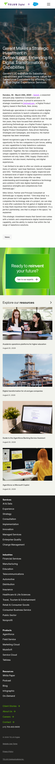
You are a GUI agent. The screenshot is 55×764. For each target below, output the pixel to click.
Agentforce (8, 634)
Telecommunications (13, 574)
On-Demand (9, 695)
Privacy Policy (8, 752)
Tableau (7, 659)
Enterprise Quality (12, 539)
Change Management (14, 544)
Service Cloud (10, 654)
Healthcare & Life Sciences (16, 594)
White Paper (9, 675)
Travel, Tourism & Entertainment (19, 599)
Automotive (8, 579)
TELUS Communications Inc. (13, 759)
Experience (8, 508)
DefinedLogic (29, 103)
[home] (21, 4)
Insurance (8, 589)
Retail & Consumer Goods (16, 604)
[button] (48, 4)
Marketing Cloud (11, 644)
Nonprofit (8, 620)
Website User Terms (10, 744)
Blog (5, 685)
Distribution (9, 584)
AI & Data (7, 503)
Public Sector (9, 615)
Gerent (36, 94)
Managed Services (12, 534)
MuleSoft (7, 649)
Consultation (9, 519)
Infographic (8, 690)
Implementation (11, 524)
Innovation (8, 529)
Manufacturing (10, 563)
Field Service (9, 639)
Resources (8, 671)
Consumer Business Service (17, 609)
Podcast (7, 680)
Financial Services (12, 558)
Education (8, 568)
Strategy (7, 513)
